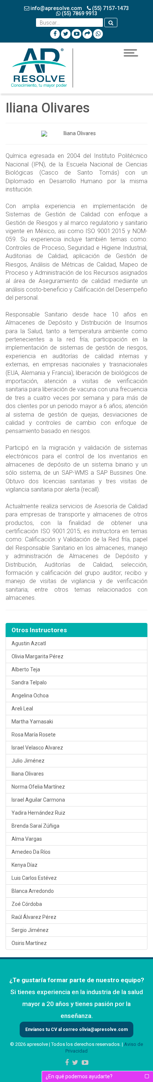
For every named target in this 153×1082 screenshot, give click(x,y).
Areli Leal (22, 709)
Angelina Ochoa (30, 695)
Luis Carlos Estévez (34, 878)
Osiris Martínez (29, 943)
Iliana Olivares (28, 774)
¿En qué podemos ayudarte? (79, 1076)
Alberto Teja (26, 669)
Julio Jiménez (28, 761)
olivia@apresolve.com (103, 1029)
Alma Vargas (27, 839)
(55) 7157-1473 (110, 8)
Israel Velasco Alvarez (37, 748)
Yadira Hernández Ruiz (38, 813)
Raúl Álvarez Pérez (34, 917)
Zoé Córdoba (27, 904)
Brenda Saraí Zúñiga (35, 826)
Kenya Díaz (25, 865)
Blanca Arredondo (33, 891)
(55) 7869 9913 (79, 13)
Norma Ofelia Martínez (38, 787)
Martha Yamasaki (32, 722)
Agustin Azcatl (29, 643)
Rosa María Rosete (34, 735)
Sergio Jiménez (30, 930)
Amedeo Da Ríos (31, 852)
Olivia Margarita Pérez (38, 656)
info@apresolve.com (55, 8)
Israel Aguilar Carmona (38, 800)
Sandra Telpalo (29, 682)
